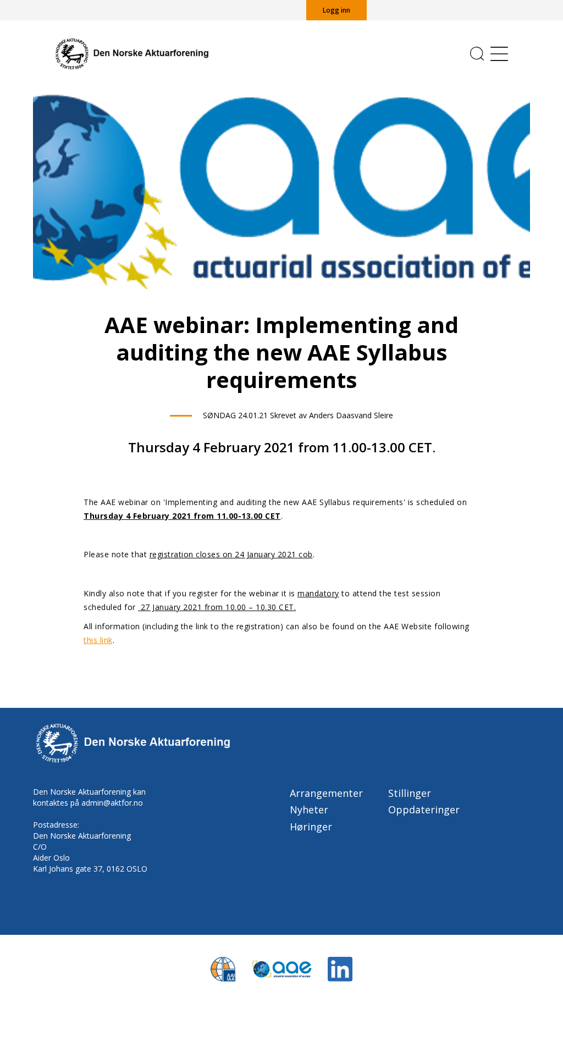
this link (98, 640)
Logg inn (336, 10)
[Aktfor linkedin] (340, 968)
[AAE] (281, 968)
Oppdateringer (424, 809)
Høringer (311, 826)
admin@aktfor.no (112, 802)
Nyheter (309, 809)
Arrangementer (326, 793)
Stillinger (409, 793)
